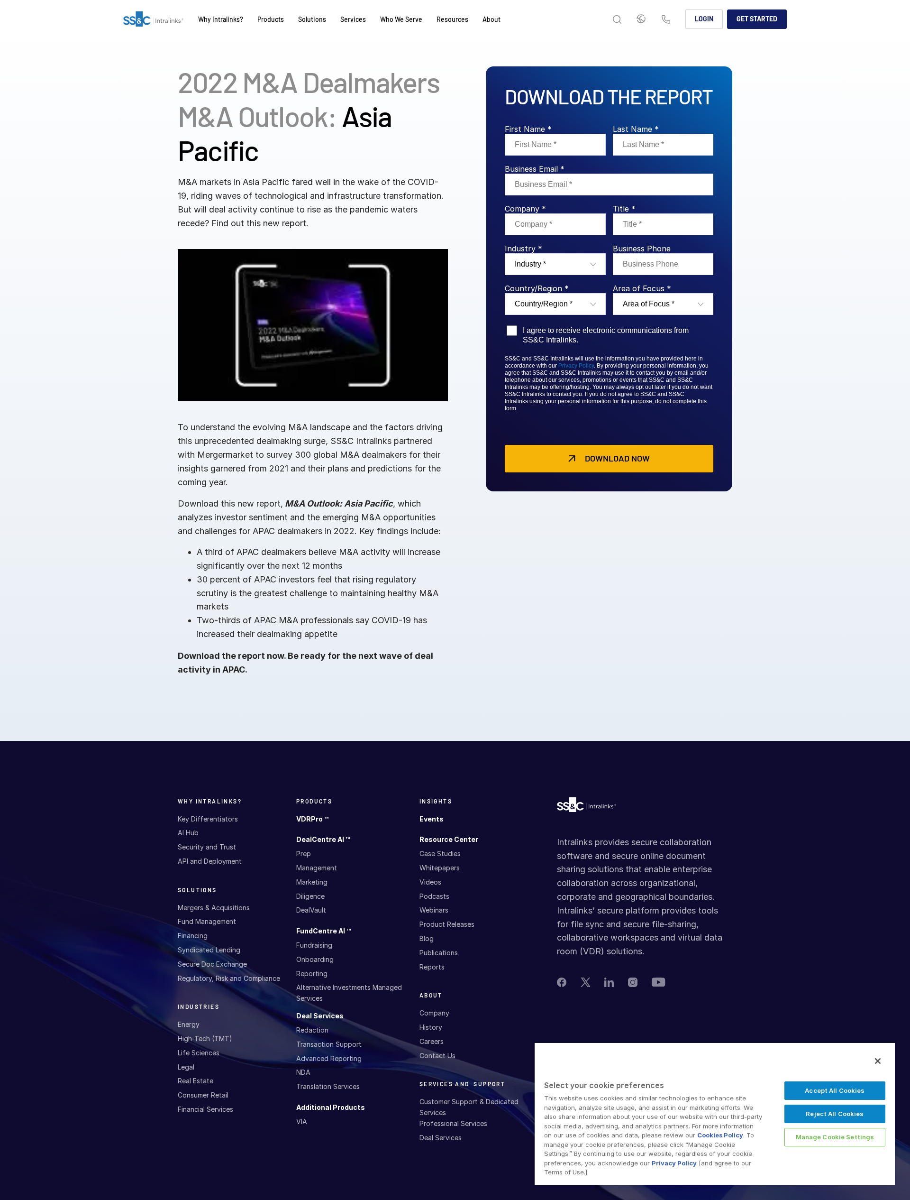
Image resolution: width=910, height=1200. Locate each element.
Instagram (632, 982)
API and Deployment (210, 861)
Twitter (585, 982)
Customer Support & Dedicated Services (469, 1107)
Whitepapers (439, 868)
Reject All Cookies (835, 1113)
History (430, 1027)
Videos (430, 882)
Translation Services (328, 1086)
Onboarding (315, 959)
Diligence (310, 896)
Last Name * (636, 129)
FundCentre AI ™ (323, 931)
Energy (189, 1024)
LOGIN (704, 19)
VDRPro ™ (312, 819)
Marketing (312, 882)
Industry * (523, 248)
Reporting (312, 973)
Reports (432, 967)
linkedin (609, 982)
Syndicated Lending (209, 950)
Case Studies (440, 853)
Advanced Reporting (329, 1058)
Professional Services (453, 1123)
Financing (193, 936)
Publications (438, 953)
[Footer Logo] (586, 807)
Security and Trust (207, 847)
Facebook (561, 982)
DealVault (311, 910)
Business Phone (642, 248)
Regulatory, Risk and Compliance (229, 978)
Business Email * (534, 169)
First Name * (528, 129)
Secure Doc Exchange (212, 964)
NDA (303, 1072)
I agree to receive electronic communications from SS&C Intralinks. (606, 334)
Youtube (658, 982)
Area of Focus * (642, 288)
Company (434, 1013)
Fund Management (207, 921)
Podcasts (434, 896)
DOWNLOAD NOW (617, 458)
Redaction (312, 1030)
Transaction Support (329, 1044)
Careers (431, 1041)
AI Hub (188, 833)
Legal (186, 1067)
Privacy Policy (576, 365)
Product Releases (446, 924)
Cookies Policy (720, 1135)
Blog (426, 938)
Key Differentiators (208, 819)
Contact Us (666, 20)
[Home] (153, 19)
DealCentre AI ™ (323, 839)
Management (316, 868)
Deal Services (320, 1016)
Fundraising (314, 945)
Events (431, 819)
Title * (624, 208)
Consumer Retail (203, 1095)
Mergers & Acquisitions (214, 908)
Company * (525, 208)
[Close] (877, 1061)
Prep (303, 853)
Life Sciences (198, 1053)
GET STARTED (757, 19)
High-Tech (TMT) (205, 1038)
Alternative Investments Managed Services (349, 992)
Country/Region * (537, 288)
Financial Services (205, 1109)
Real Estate (195, 1081)
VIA (301, 1121)
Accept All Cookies (834, 1090)
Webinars (433, 910)
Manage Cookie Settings (835, 1137)
